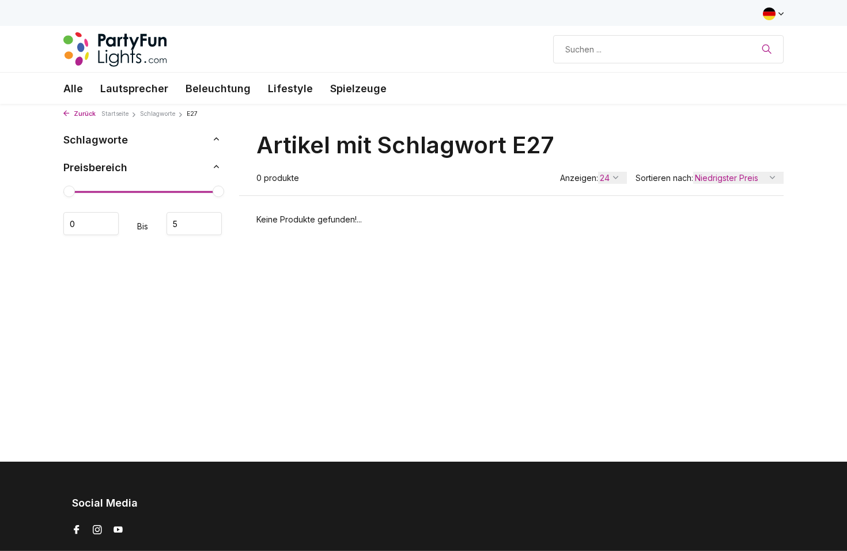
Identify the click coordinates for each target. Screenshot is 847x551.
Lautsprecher (134, 88)
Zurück (84, 114)
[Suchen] (766, 49)
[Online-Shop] (115, 49)
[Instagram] (97, 530)
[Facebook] (76, 530)
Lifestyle (290, 88)
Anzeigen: (579, 178)
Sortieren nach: (664, 178)
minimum (91, 223)
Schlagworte (157, 114)
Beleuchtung (218, 88)
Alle (73, 88)
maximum (194, 223)
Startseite (114, 114)
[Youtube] (118, 530)
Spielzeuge (358, 88)
